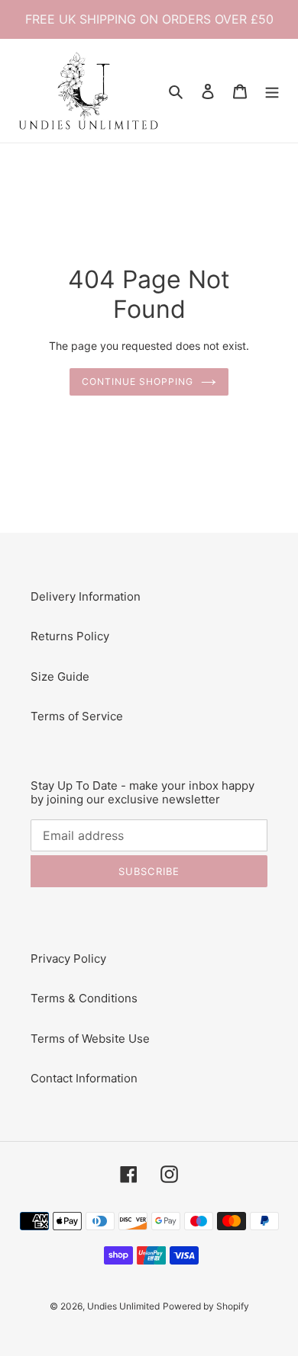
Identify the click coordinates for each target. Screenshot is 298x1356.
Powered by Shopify (206, 1306)
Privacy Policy (68, 958)
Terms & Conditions (84, 998)
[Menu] (272, 91)
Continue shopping (137, 381)
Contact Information (84, 1078)
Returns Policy (70, 636)
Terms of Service (77, 716)
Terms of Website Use (90, 1038)
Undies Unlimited (123, 1306)
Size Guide (60, 676)
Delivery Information (86, 596)
